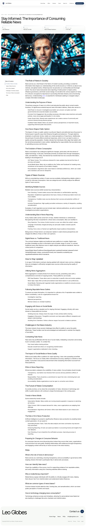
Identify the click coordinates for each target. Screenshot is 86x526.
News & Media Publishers (13, 14)
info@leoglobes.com (73, 516)
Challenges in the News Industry (12, 90)
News (6, 14)
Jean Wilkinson (5, 29)
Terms (78, 521)
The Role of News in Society (11, 83)
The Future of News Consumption (13, 92)
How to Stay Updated (10, 88)
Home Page (52, 516)
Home (2, 14)
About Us (70, 521)
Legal (82, 521)
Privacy (74, 521)
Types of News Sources (11, 86)
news (44, 96)
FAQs (7, 95)
